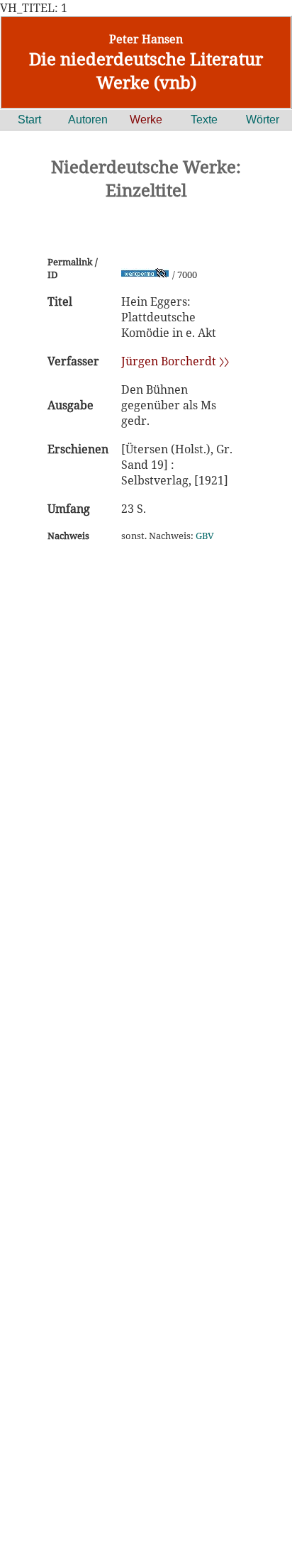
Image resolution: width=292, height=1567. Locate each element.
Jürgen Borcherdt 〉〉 (175, 361)
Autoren (88, 119)
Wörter (262, 119)
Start (29, 119)
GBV (205, 535)
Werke (146, 119)
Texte (204, 119)
